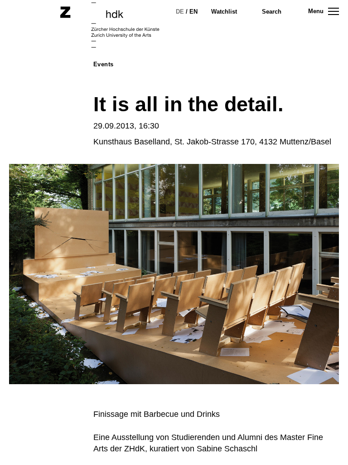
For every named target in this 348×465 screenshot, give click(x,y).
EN (193, 11)
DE (180, 11)
